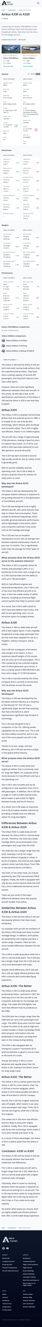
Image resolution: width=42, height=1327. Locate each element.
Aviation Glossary (29, 1300)
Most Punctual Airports (31, 1280)
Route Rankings (28, 1271)
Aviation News (28, 1294)
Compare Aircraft (8, 1261)
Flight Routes (27, 1268)
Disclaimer (5, 1300)
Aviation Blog (27, 1297)
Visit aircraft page (8, 66)
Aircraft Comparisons (9, 1268)
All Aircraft (22, 40)
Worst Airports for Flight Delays (29, 1284)
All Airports (27, 1258)
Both (38, 74)
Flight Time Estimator (30, 1264)
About (4, 1294)
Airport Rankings (28, 1274)
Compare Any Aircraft (9, 40)
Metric (33, 74)
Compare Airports (29, 1261)
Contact (5, 1297)
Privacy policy (7, 1310)
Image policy (6, 1307)
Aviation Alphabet (29, 1307)
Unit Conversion (28, 1304)
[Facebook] (3, 1248)
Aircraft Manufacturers (10, 1271)
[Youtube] (7, 1248)
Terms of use (6, 1304)
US (28, 74)
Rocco (6, 18)
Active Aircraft (7, 1264)
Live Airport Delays (29, 1277)
